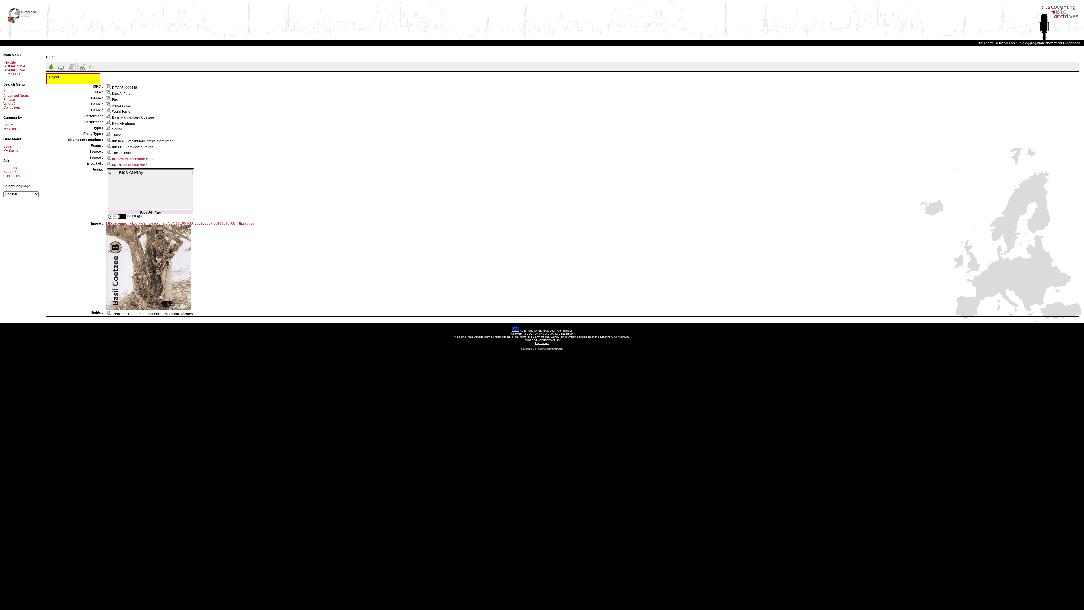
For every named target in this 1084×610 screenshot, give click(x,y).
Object (54, 77)
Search (8, 92)
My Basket (11, 150)
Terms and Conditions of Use (542, 339)
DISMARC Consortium (559, 333)
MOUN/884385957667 (129, 165)
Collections (12, 108)
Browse (9, 100)
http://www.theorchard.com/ (132, 159)
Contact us (11, 176)
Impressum (542, 343)
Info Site (9, 62)
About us (10, 168)
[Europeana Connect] (22, 23)
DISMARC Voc (14, 70)
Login (7, 147)
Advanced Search (17, 96)
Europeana (12, 74)
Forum (8, 125)
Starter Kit (10, 172)
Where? (9, 104)
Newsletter (11, 129)
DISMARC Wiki (15, 66)
